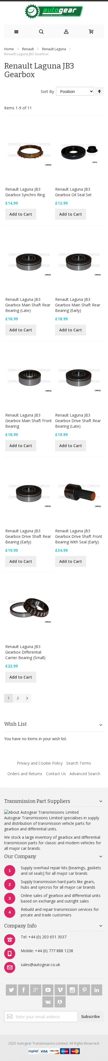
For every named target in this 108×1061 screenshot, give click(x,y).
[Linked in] (96, 989)
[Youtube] (48, 989)
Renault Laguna (54, 49)
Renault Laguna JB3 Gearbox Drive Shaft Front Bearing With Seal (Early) (78, 536)
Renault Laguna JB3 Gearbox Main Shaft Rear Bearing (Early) (77, 305)
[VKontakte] (48, 1001)
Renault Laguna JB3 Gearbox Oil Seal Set (73, 192)
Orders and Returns (24, 773)
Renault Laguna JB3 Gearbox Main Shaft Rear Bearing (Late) (27, 305)
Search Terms (78, 763)
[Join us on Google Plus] (36, 989)
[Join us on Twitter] (12, 989)
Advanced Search (85, 773)
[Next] (26, 698)
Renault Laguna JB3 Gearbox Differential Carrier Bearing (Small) (25, 652)
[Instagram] (73, 989)
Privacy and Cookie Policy (40, 763)
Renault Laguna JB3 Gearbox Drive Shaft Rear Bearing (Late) (78, 420)
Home (9, 49)
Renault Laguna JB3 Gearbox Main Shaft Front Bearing (28, 420)
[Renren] (60, 1001)
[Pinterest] (85, 989)
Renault (28, 49)
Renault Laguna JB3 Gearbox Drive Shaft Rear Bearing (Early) (28, 536)
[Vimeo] (61, 989)
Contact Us (56, 773)
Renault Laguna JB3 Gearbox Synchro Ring (25, 192)
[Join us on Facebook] (24, 989)
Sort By (47, 91)
